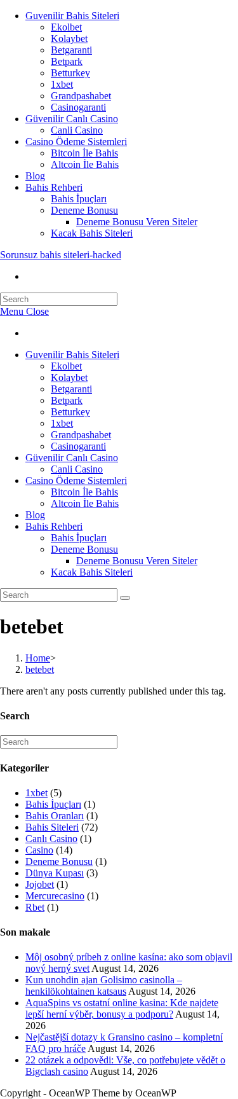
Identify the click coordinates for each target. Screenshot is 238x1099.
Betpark (67, 61)
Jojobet (39, 884)
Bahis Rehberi (54, 187)
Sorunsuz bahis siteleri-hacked (60, 254)
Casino (39, 850)
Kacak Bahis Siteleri (92, 233)
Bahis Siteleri (52, 827)
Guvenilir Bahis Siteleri (72, 15)
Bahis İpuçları (79, 198)
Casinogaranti (78, 107)
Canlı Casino (51, 838)
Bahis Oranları (54, 815)
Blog (35, 175)
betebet (39, 669)
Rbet (34, 907)
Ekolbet (66, 27)
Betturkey (70, 72)
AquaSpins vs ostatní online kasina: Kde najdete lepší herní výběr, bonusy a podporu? (121, 1008)
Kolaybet (69, 38)
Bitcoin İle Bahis (84, 153)
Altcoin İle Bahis (85, 164)
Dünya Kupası (54, 872)
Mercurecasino (54, 895)
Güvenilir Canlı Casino (71, 118)
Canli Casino (77, 130)
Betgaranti (71, 50)
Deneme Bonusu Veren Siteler (136, 221)
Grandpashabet (81, 95)
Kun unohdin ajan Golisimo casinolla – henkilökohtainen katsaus (103, 985)
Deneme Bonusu (84, 210)
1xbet (62, 84)
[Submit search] (125, 598)
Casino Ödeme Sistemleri (76, 141)
